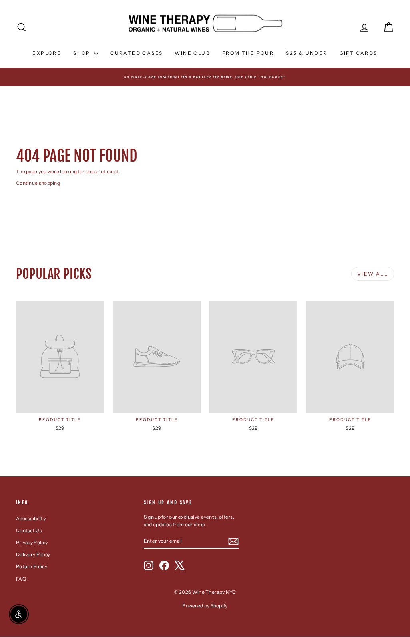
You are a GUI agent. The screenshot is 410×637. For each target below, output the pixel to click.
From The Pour (248, 53)
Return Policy (31, 566)
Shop (82, 53)
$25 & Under (306, 53)
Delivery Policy (33, 554)
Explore (46, 53)
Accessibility (31, 518)
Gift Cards (359, 53)
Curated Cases (136, 53)
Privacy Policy (32, 542)
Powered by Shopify (204, 606)
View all (372, 274)
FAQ (21, 579)
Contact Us (29, 530)
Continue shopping (38, 183)
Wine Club (192, 53)
